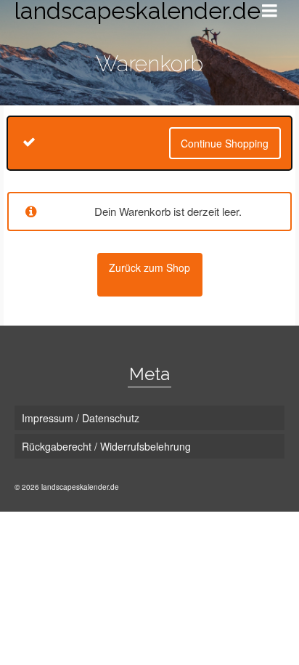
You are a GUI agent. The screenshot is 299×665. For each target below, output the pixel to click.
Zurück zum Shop (149, 267)
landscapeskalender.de (125, 11)
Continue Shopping (225, 143)
